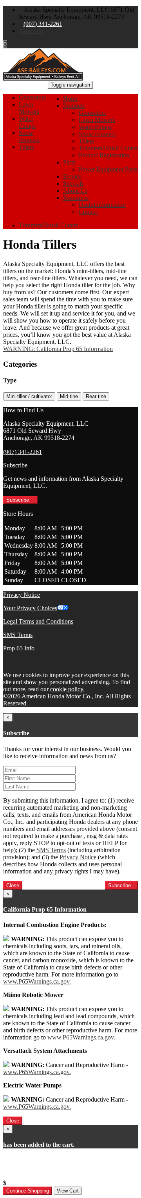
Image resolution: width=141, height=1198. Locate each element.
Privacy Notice (21, 594)
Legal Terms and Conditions (38, 621)
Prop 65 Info (18, 648)
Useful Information (102, 204)
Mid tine (69, 396)
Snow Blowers (97, 134)
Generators (92, 112)
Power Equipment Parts (108, 169)
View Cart (68, 1191)
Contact (88, 212)
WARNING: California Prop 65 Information (58, 348)
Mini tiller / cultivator (29, 396)
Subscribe (18, 500)
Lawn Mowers (97, 119)
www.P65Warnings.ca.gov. (37, 981)
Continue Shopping (27, 1191)
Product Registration (104, 155)
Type (9, 380)
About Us (75, 190)
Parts (69, 162)
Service (72, 176)
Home (70, 98)
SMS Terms (18, 634)
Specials (73, 183)
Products (74, 105)
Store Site (31, 31)
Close (12, 885)
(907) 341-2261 (43, 23)
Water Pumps (95, 127)
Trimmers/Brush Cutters (108, 148)
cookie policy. (67, 689)
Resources (76, 197)
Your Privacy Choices (30, 608)
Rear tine (96, 396)
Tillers (86, 141)
